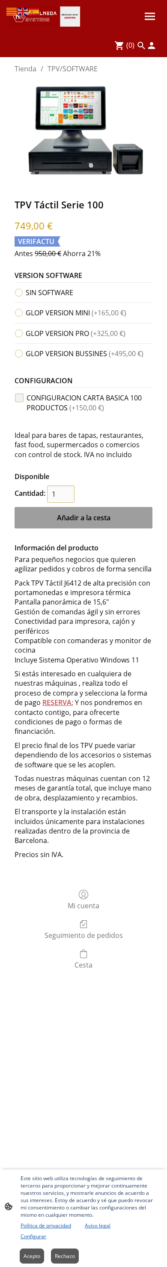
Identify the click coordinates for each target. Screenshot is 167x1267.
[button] (12, 11)
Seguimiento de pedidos (84, 935)
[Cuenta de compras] (151, 45)
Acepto (32, 1256)
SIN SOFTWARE (49, 292)
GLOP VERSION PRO (75, 333)
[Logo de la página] (45, 16)
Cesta (83, 964)
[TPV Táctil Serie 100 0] (83, 134)
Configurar (33, 1236)
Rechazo (65, 1256)
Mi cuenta (83, 905)
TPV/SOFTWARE (73, 68)
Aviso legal (97, 1225)
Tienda (25, 68)
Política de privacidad (46, 1225)
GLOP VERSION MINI (76, 313)
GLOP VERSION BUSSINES (84, 353)
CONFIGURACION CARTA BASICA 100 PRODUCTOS (84, 402)
